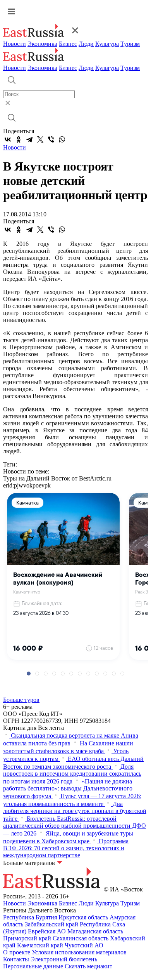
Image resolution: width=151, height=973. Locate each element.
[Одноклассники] (18, 139)
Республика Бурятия (30, 917)
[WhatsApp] (62, 139)
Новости (14, 43)
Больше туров (21, 699)
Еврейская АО (47, 931)
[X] (40, 139)
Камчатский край (40, 945)
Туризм (130, 43)
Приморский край (27, 938)
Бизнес (68, 43)
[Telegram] (29, 139)
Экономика (42, 43)
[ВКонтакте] (7, 139)
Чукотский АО (84, 945)
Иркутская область (83, 917)
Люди (86, 43)
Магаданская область (95, 931)
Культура (107, 43)
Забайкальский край (51, 924)
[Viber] (51, 139)
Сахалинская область (80, 938)
